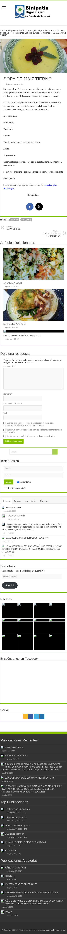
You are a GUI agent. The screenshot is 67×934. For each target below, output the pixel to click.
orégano (26, 220)
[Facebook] (30, 716)
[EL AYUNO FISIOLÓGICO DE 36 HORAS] (2, 842)
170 (23, 821)
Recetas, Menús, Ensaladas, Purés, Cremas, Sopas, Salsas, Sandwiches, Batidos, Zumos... (32, 31)
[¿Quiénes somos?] (2, 834)
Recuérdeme (25, 482)
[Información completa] (2, 825)
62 (20, 854)
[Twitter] (36, 716)
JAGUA (8, 911)
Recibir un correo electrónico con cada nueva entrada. (31, 436)
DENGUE (10, 876)
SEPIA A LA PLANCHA (14, 324)
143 (25, 829)
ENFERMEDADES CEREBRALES (21, 884)
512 (25, 812)
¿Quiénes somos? (14, 833)
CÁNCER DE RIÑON (15, 867)
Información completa (17, 825)
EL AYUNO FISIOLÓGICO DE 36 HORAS (25, 842)
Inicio (2, 30)
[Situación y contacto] (2, 817)
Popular (17, 501)
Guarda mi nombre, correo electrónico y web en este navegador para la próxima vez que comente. (28, 424)
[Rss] (25, 716)
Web (5, 413)
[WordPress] (41, 716)
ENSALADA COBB (12, 282)
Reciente (6, 501)
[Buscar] (54, 452)
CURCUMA (11, 850)
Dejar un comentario (14, 84)
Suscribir (9, 585)
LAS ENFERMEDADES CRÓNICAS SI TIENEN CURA (31, 892)
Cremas (46, 33)
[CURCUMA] (2, 850)
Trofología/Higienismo (17, 809)
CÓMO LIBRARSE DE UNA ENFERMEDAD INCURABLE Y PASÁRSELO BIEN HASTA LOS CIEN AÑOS (34, 902)
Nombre (7, 394)
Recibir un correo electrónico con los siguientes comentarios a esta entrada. (32, 431)
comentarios (30, 501)
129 (25, 837)
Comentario (9, 366)
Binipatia (12, 30)
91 (20, 845)
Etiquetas (44, 501)
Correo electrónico (12, 403)
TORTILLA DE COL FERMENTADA (51, 233)
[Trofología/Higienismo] (2, 809)
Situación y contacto (16, 817)
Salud (21, 30)
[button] (33, 56)
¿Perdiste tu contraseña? (14, 488)
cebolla (14, 220)
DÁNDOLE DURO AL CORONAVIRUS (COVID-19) (27, 538)
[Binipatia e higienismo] (33, 12)
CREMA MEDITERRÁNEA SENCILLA (21, 335)
